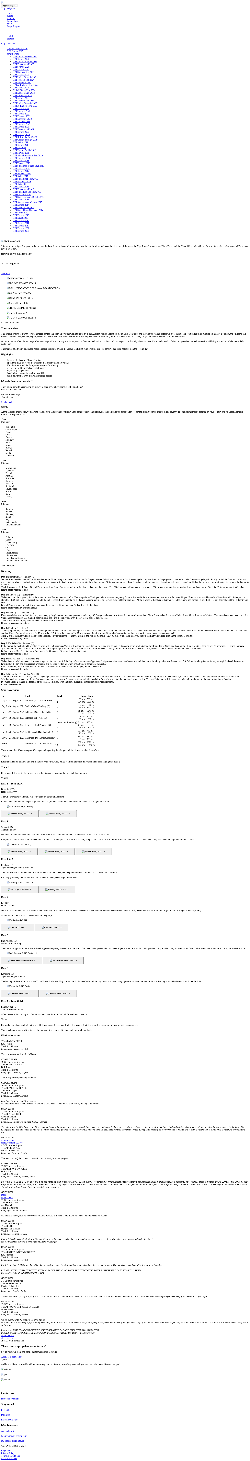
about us (11, 18)
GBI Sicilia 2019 (20, 142)
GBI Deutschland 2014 (23, 207)
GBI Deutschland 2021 (23, 129)
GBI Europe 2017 (21, 171)
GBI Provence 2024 (22, 82)
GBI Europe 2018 (21, 160)
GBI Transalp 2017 (21, 168)
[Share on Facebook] (2, 238)
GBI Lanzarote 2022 (22, 119)
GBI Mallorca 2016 (22, 181)
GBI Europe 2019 (21, 145)
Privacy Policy (7, 1453)
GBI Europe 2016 (21, 186)
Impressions (12, 21)
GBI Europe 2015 (21, 199)
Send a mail (6, 402)
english (10, 36)
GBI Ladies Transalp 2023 (25, 103)
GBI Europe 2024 (21, 87)
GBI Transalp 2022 (21, 111)
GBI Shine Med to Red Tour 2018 (28, 166)
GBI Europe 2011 (21, 223)
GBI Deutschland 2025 (23, 64)
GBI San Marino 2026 (17, 48)
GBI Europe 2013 (21, 215)
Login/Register (14, 26)
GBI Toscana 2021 (21, 121)
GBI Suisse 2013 (20, 212)
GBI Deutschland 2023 (23, 100)
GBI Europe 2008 (21, 231)
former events (13, 54)
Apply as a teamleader (11, 1357)
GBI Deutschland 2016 (23, 189)
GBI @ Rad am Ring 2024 (25, 85)
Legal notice (6, 1450)
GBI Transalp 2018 (21, 158)
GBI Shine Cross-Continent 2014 (28, 210)
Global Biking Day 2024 (24, 90)
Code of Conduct (9, 1458)
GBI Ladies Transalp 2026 (25, 56)
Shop (9, 23)
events (10, 16)
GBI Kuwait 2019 (21, 153)
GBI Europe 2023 (21, 108)
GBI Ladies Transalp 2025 (25, 61)
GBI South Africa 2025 (23, 72)
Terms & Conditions (10, 1456)
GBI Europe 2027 (15, 51)
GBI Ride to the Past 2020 (25, 137)
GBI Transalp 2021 (21, 124)
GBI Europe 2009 (21, 228)
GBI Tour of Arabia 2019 (24, 150)
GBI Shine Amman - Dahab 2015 (28, 197)
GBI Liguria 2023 (21, 98)
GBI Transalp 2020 (21, 134)
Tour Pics (5, 273)
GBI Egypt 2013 (20, 218)
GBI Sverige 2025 (21, 67)
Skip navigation (8, 8)
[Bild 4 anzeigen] (93, 851)
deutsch (10, 38)
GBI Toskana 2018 (21, 163)
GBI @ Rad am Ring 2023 (25, 106)
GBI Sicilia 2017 (20, 176)
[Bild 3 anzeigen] (58, 813)
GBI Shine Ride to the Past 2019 (28, 155)
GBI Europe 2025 (21, 69)
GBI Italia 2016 (20, 184)
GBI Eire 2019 (19, 147)
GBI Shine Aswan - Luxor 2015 (27, 202)
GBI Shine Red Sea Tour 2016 (27, 192)
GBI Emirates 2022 (22, 116)
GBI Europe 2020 (21, 132)
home (9, 13)
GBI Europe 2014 (21, 205)
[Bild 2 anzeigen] (20, 813)
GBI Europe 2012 (21, 220)
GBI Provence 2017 (22, 173)
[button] (125, 322)
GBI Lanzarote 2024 (22, 95)
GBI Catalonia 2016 (22, 194)
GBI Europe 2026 (21, 59)
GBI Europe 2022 (21, 113)
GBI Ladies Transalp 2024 (25, 77)
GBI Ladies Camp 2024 (24, 93)
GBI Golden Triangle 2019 (25, 139)
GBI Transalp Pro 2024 (23, 80)
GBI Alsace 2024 (21, 74)
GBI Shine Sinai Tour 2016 (25, 179)
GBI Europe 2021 (21, 126)
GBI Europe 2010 (21, 225)
